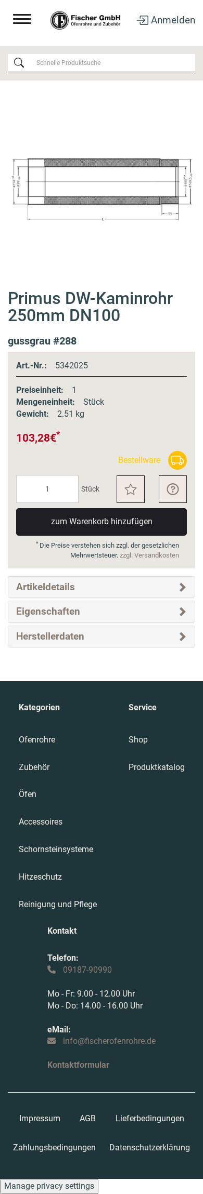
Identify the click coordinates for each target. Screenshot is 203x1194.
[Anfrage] (173, 489)
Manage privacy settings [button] (49, 1186)
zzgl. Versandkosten (149, 555)
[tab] (101, 587)
